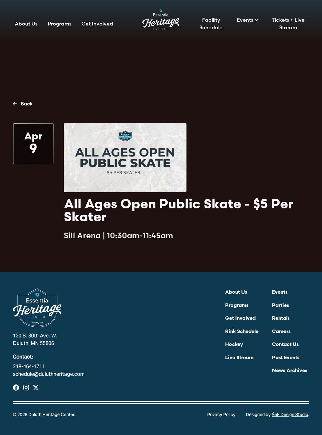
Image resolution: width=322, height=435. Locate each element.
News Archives (289, 370)
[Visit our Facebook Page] (16, 387)
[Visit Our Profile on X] (36, 387)
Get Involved (97, 23)
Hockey (234, 344)
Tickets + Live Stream (288, 24)
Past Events (285, 357)
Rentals (281, 318)
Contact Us (285, 344)
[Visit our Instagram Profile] (26, 388)
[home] (161, 21)
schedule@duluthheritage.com (49, 374)
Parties (280, 305)
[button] (248, 20)
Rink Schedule (241, 331)
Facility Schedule (211, 24)
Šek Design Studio (290, 415)
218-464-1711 (29, 367)
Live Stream (239, 357)
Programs (59, 23)
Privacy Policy (221, 415)
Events (245, 20)
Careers (281, 331)
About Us (26, 23)
